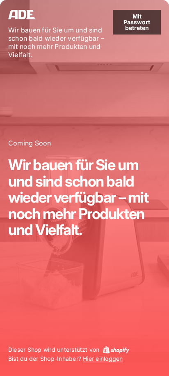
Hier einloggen (103, 358)
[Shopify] (116, 349)
